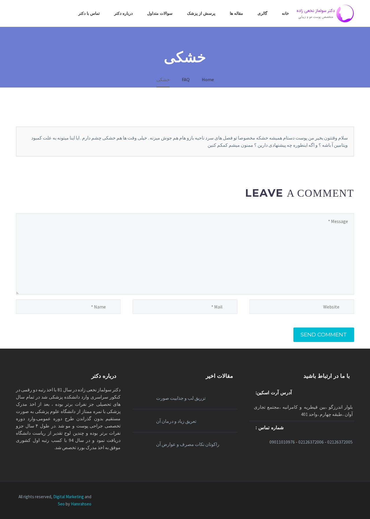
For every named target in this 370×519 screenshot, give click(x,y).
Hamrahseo (81, 504)
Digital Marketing (68, 496)
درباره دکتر (123, 13)
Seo (62, 504)
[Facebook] (352, 497)
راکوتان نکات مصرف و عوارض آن (187, 444)
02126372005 (340, 442)
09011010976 (282, 442)
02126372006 (311, 442)
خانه (285, 13)
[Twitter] (337, 497)
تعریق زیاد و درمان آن (176, 421)
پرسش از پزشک (201, 13)
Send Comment (324, 334)
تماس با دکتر (89, 13)
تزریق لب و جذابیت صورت (181, 398)
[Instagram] (330, 497)
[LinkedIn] (345, 497)
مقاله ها (236, 13)
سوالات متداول (160, 13)
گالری (262, 13)
